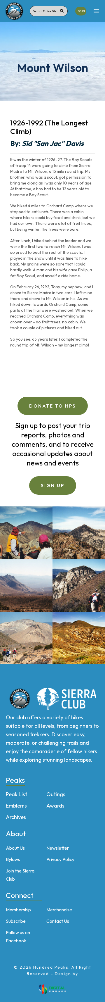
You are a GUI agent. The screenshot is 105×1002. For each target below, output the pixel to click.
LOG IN (81, 11)
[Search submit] (62, 11)
